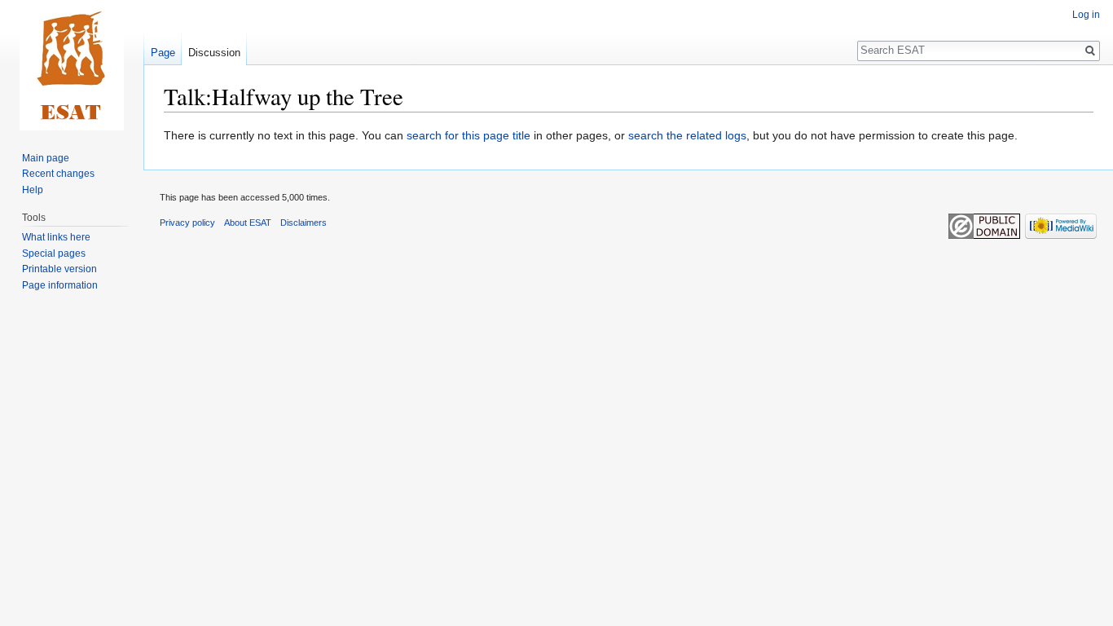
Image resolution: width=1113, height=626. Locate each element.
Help (32, 190)
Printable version (59, 269)
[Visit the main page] (72, 65)
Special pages (54, 253)
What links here (56, 237)
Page (163, 52)
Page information (60, 285)
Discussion (214, 52)
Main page (45, 158)
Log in (1086, 14)
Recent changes (58, 173)
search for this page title (468, 135)
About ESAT (247, 222)
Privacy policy (187, 222)
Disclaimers (303, 222)
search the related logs (687, 135)
